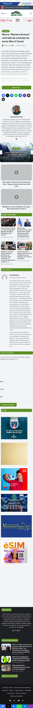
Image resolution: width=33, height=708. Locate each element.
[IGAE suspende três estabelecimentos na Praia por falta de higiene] (6, 668)
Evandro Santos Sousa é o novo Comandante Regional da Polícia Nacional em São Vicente (8, 231)
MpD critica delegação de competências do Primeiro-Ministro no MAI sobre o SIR (21, 658)
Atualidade (6, 31)
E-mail (2, 389)
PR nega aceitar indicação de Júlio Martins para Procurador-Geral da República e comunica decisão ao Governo (16, 154)
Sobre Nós (5, 690)
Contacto (11, 690)
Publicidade (28, 690)
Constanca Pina (8, 45)
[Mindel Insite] (16, 13)
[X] (15, 630)
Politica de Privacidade (16, 696)
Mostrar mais (16, 87)
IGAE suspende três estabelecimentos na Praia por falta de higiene (21, 667)
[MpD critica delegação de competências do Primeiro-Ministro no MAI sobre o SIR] (6, 659)
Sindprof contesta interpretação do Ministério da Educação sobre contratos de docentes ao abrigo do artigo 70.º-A (8, 257)
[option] (16, 152)
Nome (1, 381)
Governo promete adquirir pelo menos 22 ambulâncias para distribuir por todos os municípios (24, 255)
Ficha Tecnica (10, 693)
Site (1, 396)
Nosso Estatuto (19, 690)
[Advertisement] (16, 587)
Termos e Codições (21, 693)
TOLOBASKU (14, 275)
